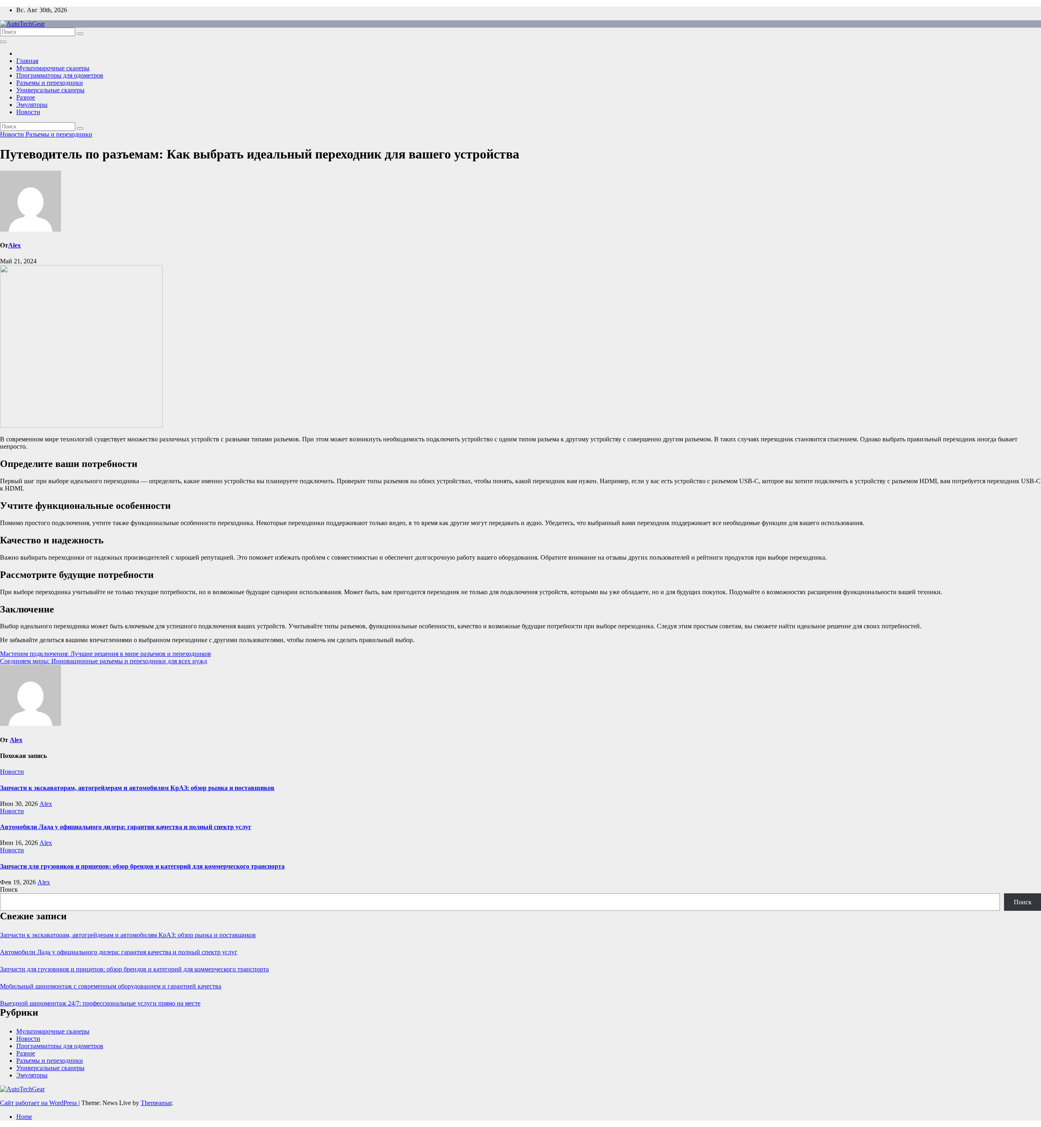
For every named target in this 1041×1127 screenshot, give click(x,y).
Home (24, 1116)
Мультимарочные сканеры (52, 68)
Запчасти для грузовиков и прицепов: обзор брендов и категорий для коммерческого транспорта (142, 866)
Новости (28, 112)
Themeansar (156, 1102)
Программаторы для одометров (59, 75)
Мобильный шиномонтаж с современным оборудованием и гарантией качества (110, 986)
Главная (27, 60)
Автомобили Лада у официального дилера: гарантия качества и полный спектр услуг (125, 826)
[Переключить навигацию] (3, 42)
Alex (14, 245)
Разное (25, 97)
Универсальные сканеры (50, 90)
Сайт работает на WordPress (39, 1102)
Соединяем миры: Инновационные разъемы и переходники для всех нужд (103, 661)
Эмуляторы (32, 104)
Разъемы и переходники (49, 82)
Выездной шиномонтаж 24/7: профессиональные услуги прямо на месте (100, 1003)
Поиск (9, 889)
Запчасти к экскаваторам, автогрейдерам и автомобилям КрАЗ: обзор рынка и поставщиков (137, 787)
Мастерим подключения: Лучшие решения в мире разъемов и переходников (105, 653)
